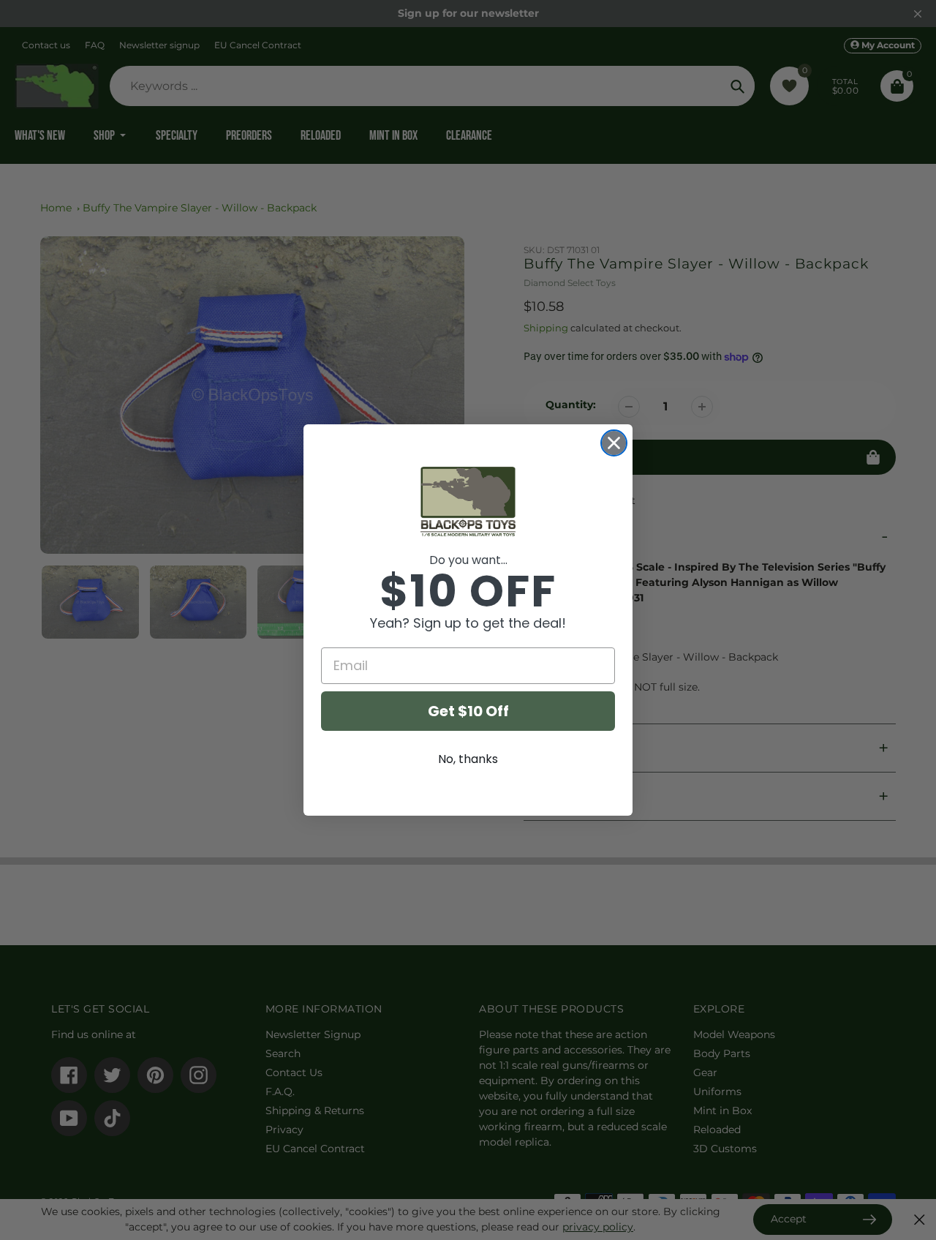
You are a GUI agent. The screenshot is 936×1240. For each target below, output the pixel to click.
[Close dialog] (614, 443)
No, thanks (468, 759)
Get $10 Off (468, 711)
